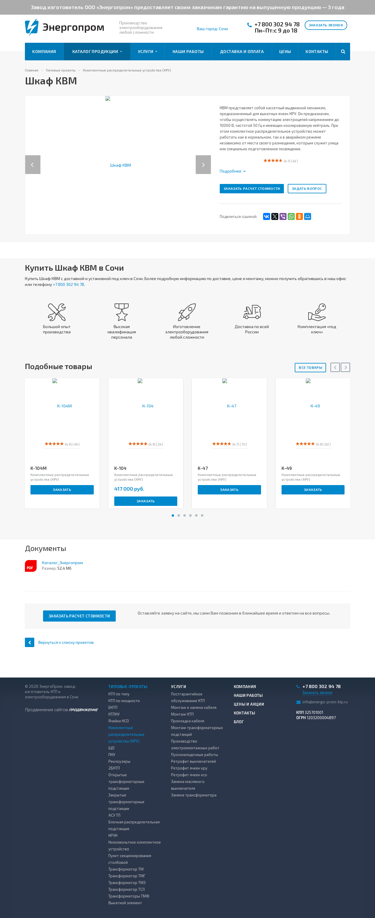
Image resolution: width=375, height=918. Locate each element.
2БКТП (114, 768)
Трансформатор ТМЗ (127, 882)
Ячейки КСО (118, 721)
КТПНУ (114, 714)
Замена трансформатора (194, 795)
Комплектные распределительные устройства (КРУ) (126, 734)
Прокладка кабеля (187, 721)
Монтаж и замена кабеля (194, 707)
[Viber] (283, 216)
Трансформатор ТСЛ (126, 889)
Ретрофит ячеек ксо (189, 774)
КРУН (112, 835)
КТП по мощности (124, 700)
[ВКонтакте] (266, 216)
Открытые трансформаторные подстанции (126, 781)
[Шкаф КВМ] (118, 164)
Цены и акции (249, 704)
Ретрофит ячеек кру (189, 768)
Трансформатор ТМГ (126, 875)
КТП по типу (118, 694)
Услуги (146, 51)
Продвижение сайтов (47, 709)
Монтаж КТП (182, 714)
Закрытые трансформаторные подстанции (126, 802)
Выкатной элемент (125, 902)
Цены (285, 51)
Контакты (317, 51)
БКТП (112, 707)
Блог (239, 721)
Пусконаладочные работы (194, 754)
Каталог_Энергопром (62, 562)
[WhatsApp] (291, 216)
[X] (274, 216)
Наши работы (188, 51)
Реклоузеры (119, 761)
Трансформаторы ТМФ (128, 896)
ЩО (111, 747)
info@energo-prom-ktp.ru (325, 701)
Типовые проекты (128, 686)
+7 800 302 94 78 (277, 24)
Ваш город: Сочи (212, 28)
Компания (44, 51)
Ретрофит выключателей (193, 761)
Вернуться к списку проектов (66, 642)
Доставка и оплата (242, 51)
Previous (32, 158)
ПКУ (111, 754)
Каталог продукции (96, 51)
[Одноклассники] (299, 216)
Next (206, 158)
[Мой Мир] (307, 216)
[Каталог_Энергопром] (31, 566)
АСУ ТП (114, 815)
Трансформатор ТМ (126, 869)
